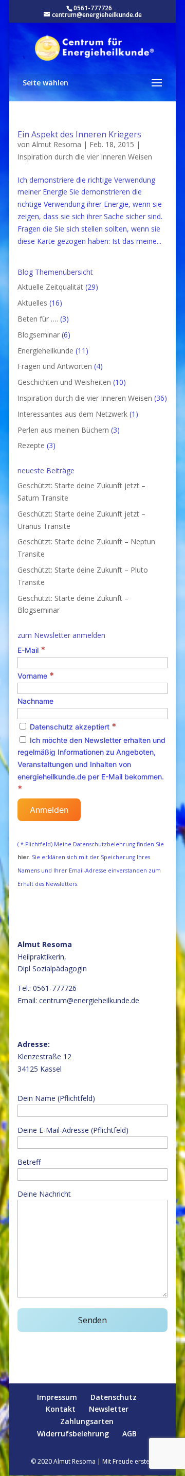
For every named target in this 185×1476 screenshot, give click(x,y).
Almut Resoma (56, 144)
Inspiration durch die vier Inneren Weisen (84, 157)
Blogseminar (38, 335)
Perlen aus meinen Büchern (63, 430)
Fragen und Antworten (54, 366)
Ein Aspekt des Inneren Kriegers (79, 134)
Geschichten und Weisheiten (64, 382)
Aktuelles (32, 303)
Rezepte (31, 445)
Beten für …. (37, 319)
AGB (129, 1433)
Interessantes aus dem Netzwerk (72, 414)
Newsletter (108, 1409)
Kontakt (61, 1409)
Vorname (35, 675)
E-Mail (31, 650)
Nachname (35, 701)
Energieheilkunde (45, 350)
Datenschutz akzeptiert (72, 726)
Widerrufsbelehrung (73, 1433)
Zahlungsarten (87, 1421)
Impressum (57, 1397)
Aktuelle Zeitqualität (50, 287)
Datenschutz (113, 1397)
